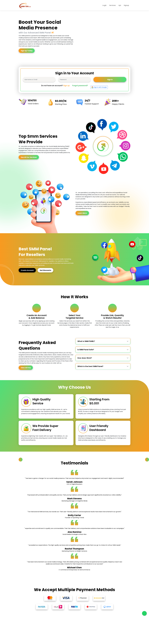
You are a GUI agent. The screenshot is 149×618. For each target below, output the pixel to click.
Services (112, 5)
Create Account (27, 270)
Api (119, 5)
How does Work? (84, 358)
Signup (126, 5)
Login (104, 5)
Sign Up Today (27, 51)
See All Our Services (29, 157)
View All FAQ (26, 368)
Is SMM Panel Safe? (85, 349)
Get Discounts (45, 270)
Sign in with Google (100, 87)
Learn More (82, 213)
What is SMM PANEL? (86, 341)
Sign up (66, 85)
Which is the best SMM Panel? (90, 366)
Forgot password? (80, 85)
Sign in (110, 79)
